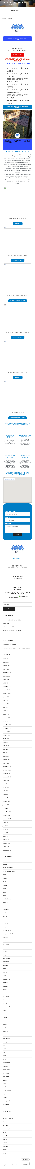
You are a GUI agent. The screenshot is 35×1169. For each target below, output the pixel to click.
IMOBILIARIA (6, 979)
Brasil (4, 913)
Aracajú (5, 881)
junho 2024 (6, 704)
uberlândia (5, 1146)
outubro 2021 (6, 815)
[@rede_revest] (17, 584)
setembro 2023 (7, 735)
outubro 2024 (6, 690)
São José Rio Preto (8, 1118)
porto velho (6, 1076)
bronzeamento (7, 920)
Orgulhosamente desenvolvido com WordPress (15, 1165)
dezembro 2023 (7, 725)
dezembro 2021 (7, 808)
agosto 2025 (6, 679)
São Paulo (5, 1125)
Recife (4, 1083)
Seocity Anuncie (13, 2)
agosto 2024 (6, 697)
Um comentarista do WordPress (11, 648)
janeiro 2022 (6, 805)
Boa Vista (5, 906)
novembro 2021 (7, 812)
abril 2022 (5, 794)
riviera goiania (6, 1101)
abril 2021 (5, 836)
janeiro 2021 (6, 846)
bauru (4, 892)
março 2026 (6, 662)
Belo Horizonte (7, 899)
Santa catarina (7, 1115)
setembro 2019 (7, 850)
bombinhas (6, 909)
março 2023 (6, 756)
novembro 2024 (7, 686)
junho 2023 (6, 745)
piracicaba (5, 1066)
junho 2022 (6, 787)
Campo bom (6, 927)
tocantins (5, 1143)
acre (4, 861)
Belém (4, 895)
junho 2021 (6, 829)
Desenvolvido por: (13, 597)
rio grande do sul (7, 1094)
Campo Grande (7, 930)
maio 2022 (5, 791)
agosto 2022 (6, 780)
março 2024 (6, 714)
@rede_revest (17, 587)
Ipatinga (5, 989)
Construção (6, 944)
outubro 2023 (6, 732)
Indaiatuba (5, 986)
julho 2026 (5, 658)
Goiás (4, 975)
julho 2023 (5, 742)
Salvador (5, 1108)
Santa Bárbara (7, 1111)
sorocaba (5, 1136)
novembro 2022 (7, 770)
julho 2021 (5, 826)
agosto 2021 (6, 822)
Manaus (5, 1024)
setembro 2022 (7, 777)
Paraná (5, 1055)
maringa (5, 1035)
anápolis (5, 878)
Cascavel (5, 937)
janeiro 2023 (6, 763)
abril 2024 (5, 711)
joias (4, 1000)
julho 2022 (5, 784)
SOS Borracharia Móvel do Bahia (12, 620)
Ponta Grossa (6, 1069)
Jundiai (4, 1010)
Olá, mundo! (12, 644)
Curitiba (5, 951)
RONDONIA (6, 1104)
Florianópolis (6, 961)
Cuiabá (4, 948)
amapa (4, 874)
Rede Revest (7, 18)
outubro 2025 (6, 676)
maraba (5, 1028)
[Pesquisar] (9, 609)
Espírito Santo (6, 958)
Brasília (5, 916)
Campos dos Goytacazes (10, 934)
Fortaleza (5, 965)
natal (4, 1045)
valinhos (5, 1149)
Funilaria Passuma (8, 634)
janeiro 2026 (6, 669)
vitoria (4, 1153)
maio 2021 (5, 833)
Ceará (4, 941)
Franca (4, 968)
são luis (5, 1122)
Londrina (5, 1017)
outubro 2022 (6, 773)
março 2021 (6, 839)
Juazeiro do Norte (7, 1007)
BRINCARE (6, 623)
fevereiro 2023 (6, 759)
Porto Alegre (6, 1073)
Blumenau (5, 902)
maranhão (5, 1031)
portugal (5, 1080)
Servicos (5, 1132)
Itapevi (4, 993)
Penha (4, 1059)
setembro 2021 (7, 819)
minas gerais (6, 1042)
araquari (5, 885)
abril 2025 (5, 683)
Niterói (4, 1049)
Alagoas (5, 864)
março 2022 (6, 798)
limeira (4, 1014)
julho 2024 (5, 700)
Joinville (5, 1003)
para (4, 1052)
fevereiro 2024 (6, 718)
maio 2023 (5, 749)
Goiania (5, 972)
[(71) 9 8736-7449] (17, 44)
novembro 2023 (7, 728)
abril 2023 (5, 752)
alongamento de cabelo (9, 871)
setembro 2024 (7, 693)
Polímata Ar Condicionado (10, 627)
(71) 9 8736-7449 (17, 48)
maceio (5, 1021)
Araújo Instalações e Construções (12, 630)
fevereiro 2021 (6, 843)
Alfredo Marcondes (8, 867)
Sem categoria (7, 1129)
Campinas (5, 923)
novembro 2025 (7, 672)
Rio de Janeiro (7, 1090)
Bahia (4, 888)
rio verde (5, 1097)
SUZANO (5, 1139)
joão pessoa (6, 996)
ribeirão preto (6, 1087)
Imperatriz (5, 982)
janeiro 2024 (6, 721)
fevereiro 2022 (6, 801)
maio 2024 (5, 707)
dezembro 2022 (7, 766)
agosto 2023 (6, 738)
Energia (5, 955)
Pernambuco (6, 1062)
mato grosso (6, 1038)
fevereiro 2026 (6, 665)
